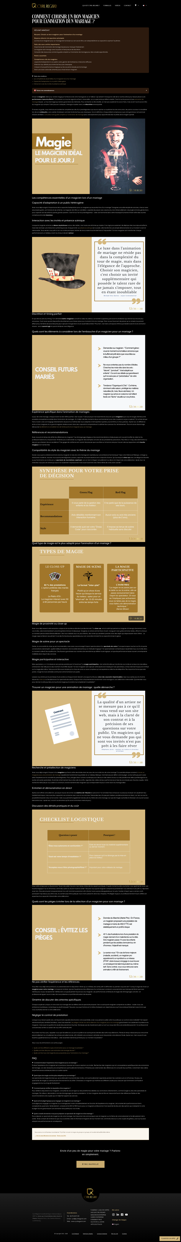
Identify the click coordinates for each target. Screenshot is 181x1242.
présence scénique (86, 228)
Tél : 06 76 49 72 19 (73, 1216)
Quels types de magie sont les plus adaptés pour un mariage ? (55, 1075)
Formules (107, 5)
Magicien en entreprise (98, 1215)
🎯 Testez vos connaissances (44, 90)
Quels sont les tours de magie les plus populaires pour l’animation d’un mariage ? (61, 1053)
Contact (127, 5)
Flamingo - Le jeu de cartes (100, 1210)
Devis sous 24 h (61, 1135)
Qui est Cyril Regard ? (91, 5)
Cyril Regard (75, 1233)
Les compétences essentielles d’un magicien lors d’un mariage (55, 79)
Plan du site (114, 1233)
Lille (48, 1218)
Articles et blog (96, 1224)
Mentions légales (88, 1233)
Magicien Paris (42, 1218)
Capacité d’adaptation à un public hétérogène (50, 81)
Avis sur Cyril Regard (98, 1212)
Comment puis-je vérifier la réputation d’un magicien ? (52, 1088)
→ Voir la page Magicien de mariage (45, 1135)
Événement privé (96, 1219)
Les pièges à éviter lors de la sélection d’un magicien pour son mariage (95, 1022)
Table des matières (40, 76)
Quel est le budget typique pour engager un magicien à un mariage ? (57, 1101)
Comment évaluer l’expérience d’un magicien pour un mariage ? (55, 1063)
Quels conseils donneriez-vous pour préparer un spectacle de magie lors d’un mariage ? (63, 1114)
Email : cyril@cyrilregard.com (76, 1219)
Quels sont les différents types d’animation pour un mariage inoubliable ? (58, 1048)
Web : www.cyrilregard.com (76, 1221)
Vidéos (117, 5)
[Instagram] (113, 1214)
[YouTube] (126, 1214)
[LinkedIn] (117, 1214)
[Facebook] (122, 1214)
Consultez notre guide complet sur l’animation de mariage (64, 115)
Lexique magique (102, 1233)
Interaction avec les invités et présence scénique (50, 84)
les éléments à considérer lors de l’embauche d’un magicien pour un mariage (65, 427)
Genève (52, 1218)
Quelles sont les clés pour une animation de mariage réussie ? (54, 1050)
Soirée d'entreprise (97, 1217)
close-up (42, 679)
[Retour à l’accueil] (44, 5)
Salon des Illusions (97, 1222)
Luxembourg (36, 1220)
